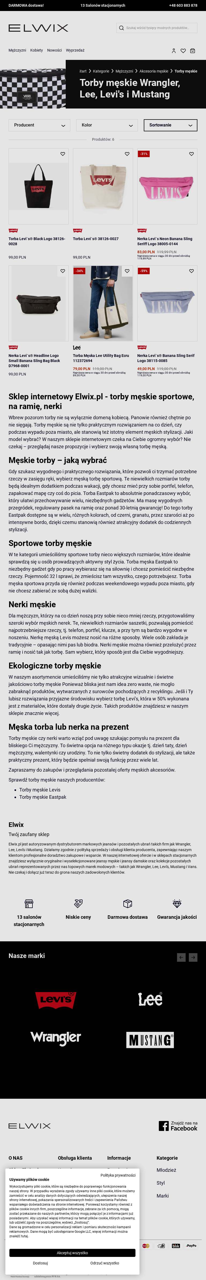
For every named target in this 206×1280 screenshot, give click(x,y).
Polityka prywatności (118, 1175)
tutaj (24, 1236)
